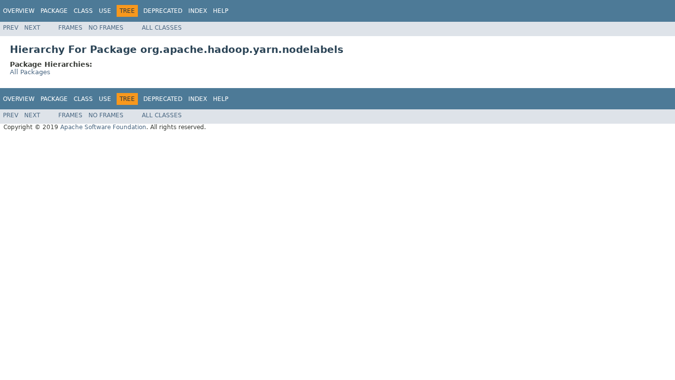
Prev (10, 27)
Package (54, 10)
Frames (70, 27)
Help (220, 10)
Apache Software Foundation (103, 127)
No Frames (106, 27)
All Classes (162, 27)
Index (197, 10)
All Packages (30, 72)
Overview (19, 10)
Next (32, 27)
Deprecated (162, 10)
